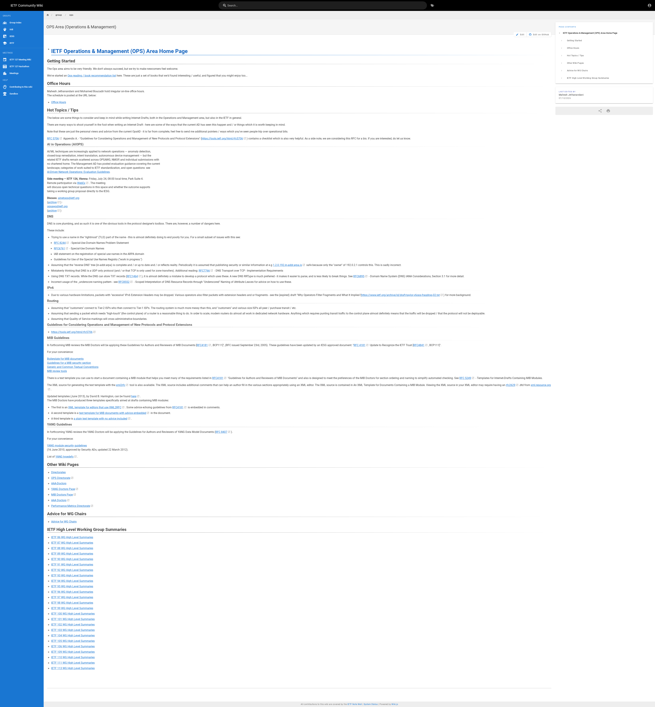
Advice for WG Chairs (64, 521)
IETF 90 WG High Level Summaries (72, 559)
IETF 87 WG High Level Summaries (72, 542)
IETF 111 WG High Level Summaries (73, 662)
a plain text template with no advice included (100, 418)
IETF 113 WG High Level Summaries (73, 668)
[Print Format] (608, 111)
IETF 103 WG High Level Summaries (73, 630)
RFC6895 (358, 276)
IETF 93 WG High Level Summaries (72, 575)
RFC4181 (202, 345)
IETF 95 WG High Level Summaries (72, 586)
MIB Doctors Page (62, 494)
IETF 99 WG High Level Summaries (72, 608)
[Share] (600, 111)
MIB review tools (57, 371)
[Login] (649, 5)
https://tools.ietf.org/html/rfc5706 (222, 138)
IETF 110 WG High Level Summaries (73, 657)
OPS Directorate (60, 478)
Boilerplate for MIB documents (65, 358)
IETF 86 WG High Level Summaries (72, 537)
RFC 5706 (53, 138)
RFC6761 (59, 248)
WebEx (81, 183)
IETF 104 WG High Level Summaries (73, 635)
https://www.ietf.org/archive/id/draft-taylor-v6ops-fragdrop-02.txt (400, 295)
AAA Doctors (58, 500)
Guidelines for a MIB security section (69, 362)
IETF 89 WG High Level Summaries (72, 553)
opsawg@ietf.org (57, 206)
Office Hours (58, 102)
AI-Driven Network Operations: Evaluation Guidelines (78, 172)
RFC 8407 (221, 432)
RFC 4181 (359, 345)
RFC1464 (132, 276)
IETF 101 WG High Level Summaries (73, 619)
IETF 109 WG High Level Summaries (73, 651)
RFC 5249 (465, 378)
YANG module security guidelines (67, 445)
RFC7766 (204, 270)
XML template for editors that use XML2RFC (94, 407)
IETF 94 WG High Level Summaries (72, 581)
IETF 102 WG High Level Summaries (73, 624)
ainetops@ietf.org (68, 198)
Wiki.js (394, 704)
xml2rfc (120, 385)
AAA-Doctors (58, 483)
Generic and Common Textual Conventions (72, 367)
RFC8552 (123, 282)
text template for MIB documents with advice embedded (112, 413)
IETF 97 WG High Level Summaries (72, 597)
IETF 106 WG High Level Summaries (73, 646)
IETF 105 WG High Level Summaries (73, 641)
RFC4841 (418, 345)
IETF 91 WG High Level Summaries (72, 564)
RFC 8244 (60, 242)
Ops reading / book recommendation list (92, 75)
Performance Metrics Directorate (70, 506)
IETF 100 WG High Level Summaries (73, 613)
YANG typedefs (64, 456)
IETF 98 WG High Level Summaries (72, 602)
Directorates (58, 472)
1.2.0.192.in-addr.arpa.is (287, 265)
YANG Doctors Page (63, 489)
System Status (371, 704)
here (133, 396)
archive (52, 202)
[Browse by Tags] (432, 5)
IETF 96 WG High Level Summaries (72, 591)
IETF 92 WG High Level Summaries (72, 570)
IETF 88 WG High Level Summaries (72, 548)
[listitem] (604, 33)
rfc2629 (510, 385)
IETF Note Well (354, 704)
